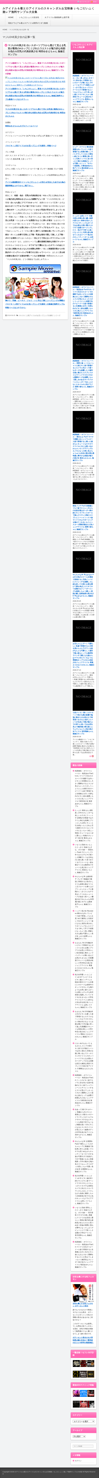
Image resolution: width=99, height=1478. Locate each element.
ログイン (78, 1461)
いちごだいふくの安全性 (29, 17)
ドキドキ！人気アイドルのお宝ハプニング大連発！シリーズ (39, 315)
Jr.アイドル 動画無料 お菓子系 (57, 17)
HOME (11, 17)
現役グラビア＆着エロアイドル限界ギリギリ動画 (28, 23)
